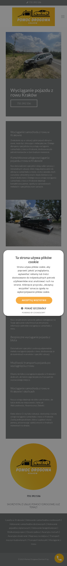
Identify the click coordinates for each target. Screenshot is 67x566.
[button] (33, 308)
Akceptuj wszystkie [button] (34, 300)
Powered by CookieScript (33, 312)
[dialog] (33, 283)
